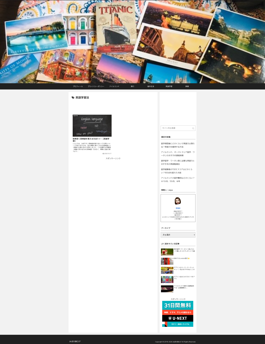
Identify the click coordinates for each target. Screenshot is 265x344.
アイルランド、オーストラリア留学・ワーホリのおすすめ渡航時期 (178, 154)
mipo (178, 208)
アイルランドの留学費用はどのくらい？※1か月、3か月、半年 (178, 180)
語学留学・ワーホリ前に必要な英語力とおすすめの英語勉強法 (178, 162)
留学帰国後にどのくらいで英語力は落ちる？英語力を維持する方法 (178, 145)
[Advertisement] (113, 105)
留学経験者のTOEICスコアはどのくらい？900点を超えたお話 (176, 171)
